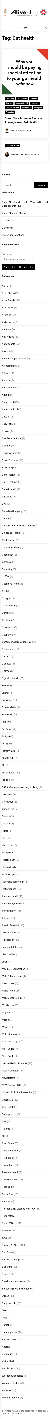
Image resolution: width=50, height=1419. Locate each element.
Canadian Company (12, 511)
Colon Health (22, 99)
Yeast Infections (10, 1397)
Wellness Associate (12, 1375)
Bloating (6, 445)
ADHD (5, 285)
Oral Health (8, 1107)
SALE (4, 1237)
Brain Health (8, 482)
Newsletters (8, 1077)
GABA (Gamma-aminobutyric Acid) (20, 787)
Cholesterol (8, 540)
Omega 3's (38, 108)
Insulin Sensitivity (11, 925)
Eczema (6, 685)
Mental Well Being (11, 998)
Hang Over (7, 852)
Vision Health (9, 1361)
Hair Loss (7, 845)
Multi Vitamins (9, 1034)
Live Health (8, 954)
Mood (5, 1027)
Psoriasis (7, 1186)
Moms (5, 1019)
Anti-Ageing (8, 336)
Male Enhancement (12, 976)
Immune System (12, 108)
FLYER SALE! (8, 772)
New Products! (10, 1070)
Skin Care (7, 1266)
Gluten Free (8, 809)
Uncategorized (9, 1332)
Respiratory (8, 1216)
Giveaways (7, 801)
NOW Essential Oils (12, 1085)
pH (3, 1136)
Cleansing (10, 99)
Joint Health (8, 932)
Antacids (6, 329)
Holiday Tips (8, 874)
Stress (5, 1296)
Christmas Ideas (10, 547)
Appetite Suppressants (14, 358)
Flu (3, 765)
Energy (5, 692)
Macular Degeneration (13, 969)
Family (5, 721)
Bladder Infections (11, 438)
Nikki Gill (13, 131)
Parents (6, 1128)
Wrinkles (6, 1390)
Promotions (8, 1165)
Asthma (6, 380)
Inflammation (9, 910)
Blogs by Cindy (10, 453)
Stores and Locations (13, 235)
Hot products (9, 889)
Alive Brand (8, 300)
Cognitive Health (10, 583)
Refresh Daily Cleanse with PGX (18, 1208)
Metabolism (26, 108)
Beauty (5, 416)
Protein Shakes (10, 1179)
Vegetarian (7, 1354)
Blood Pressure (10, 460)
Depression (8, 649)
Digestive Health (22, 103)
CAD (4, 503)
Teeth (5, 1317)
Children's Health (11, 532)
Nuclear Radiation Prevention (17, 1092)
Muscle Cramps (10, 1041)
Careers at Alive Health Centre (18, 525)
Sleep (5, 1274)
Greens (6, 816)
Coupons (7, 634)
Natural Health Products (14, 1063)
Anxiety (6, 351)
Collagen (6, 598)
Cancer (6, 518)
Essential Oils (9, 707)
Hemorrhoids (9, 867)
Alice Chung (8, 293)
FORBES (6, 780)
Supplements (9, 1303)
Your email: (8, 254)
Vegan (5, 1346)
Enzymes (35, 103)
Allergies (6, 315)
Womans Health (10, 1383)
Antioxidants (8, 344)
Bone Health (8, 474)
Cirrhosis (7, 562)
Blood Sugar (8, 467)
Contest (6, 612)
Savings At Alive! (10, 1245)
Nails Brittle (8, 1056)
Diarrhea (9, 103)
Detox (5, 656)
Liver (4, 961)
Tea (4, 1310)
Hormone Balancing (12, 881)
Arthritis (6, 373)
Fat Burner (7, 729)
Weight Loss (8, 1368)
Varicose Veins (10, 1339)
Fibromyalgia (8, 750)
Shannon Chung (10, 1259)
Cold (4, 591)
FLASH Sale (8, 758)
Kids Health (8, 939)
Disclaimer (7, 227)
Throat (5, 1324)
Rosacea (6, 1230)
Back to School (10, 409)
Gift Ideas (7, 794)
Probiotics (10, 112)
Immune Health (10, 896)
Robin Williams (9, 1223)
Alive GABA (8, 307)
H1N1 (5, 830)
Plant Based (8, 1143)
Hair (4, 838)
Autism (6, 394)
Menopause (8, 983)
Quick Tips (7, 1194)
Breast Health (9, 489)
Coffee (5, 576)
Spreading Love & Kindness (16, 1288)
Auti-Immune (9, 387)
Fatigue (6, 736)
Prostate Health (10, 1172)
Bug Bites (7, 496)
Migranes (7, 1012)
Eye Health (7, 714)
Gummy (6, 823)
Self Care (7, 1252)
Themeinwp (16, 1414)
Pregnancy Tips (10, 1150)
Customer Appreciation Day (16, 642)
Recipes (6, 1201)
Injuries (6, 918)
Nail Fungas (8, 1048)
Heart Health (8, 859)
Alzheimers (8, 322)
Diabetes (33, 99)
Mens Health (8, 990)
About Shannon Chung (14, 213)
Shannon (14, 154)
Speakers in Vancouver (14, 1281)
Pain (4, 1121)
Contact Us (8, 220)
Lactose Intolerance (12, 947)
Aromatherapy (9, 365)
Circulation (7, 554)
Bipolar (5, 431)
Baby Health (8, 402)
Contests (7, 620)
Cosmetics (8, 627)
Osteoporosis (9, 1114)
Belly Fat (6, 423)
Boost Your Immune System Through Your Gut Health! (23, 120)
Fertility (6, 743)
